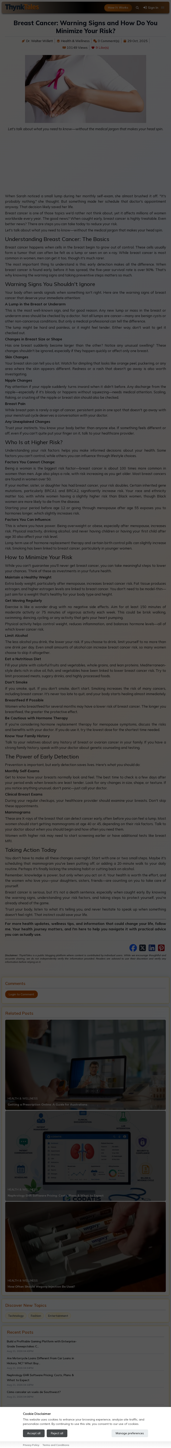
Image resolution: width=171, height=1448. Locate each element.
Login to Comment (21, 994)
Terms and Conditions (56, 1445)
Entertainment (58, 1316)
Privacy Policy (31, 1445)
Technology (16, 1316)
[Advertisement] (85, 164)
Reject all (57, 1433)
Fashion (36, 1316)
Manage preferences (130, 1433)
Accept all (33, 1433)
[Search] (137, 7)
